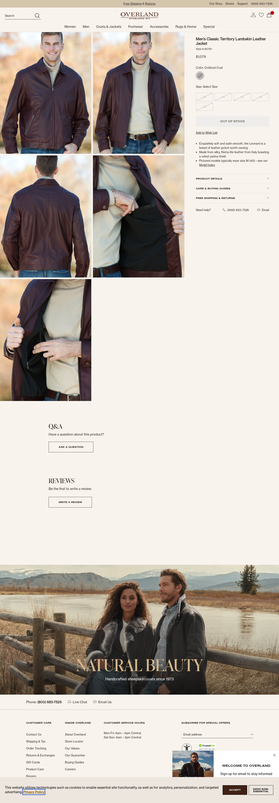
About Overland (75, 734)
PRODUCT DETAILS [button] (209, 178)
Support (242, 4)
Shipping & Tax (36, 741)
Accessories (159, 27)
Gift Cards (33, 762)
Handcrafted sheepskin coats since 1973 (139, 679)
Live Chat (80, 702)
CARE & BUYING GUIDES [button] (213, 188)
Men (86, 27)
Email (265, 210)
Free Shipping (132, 4)
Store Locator (74, 741)
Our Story (215, 4)
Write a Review (70, 502)
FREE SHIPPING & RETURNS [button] (215, 198)
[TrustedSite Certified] (207, 747)
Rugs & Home (185, 27)
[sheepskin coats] (139, 629)
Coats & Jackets (108, 27)
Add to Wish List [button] (207, 133)
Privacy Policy (33, 792)
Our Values (72, 748)
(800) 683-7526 (262, 4)
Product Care (35, 769)
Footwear (135, 27)
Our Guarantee (75, 755)
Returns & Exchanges (40, 755)
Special (209, 27)
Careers (70, 769)
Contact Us (33, 734)
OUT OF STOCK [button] (232, 121)
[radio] (200, 75)
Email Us (105, 702)
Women (70, 27)
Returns (150, 4)
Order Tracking (36, 748)
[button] (253, 15)
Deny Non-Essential (261, 790)
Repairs (31, 776)
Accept (235, 789)
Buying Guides (74, 762)
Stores (229, 4)
